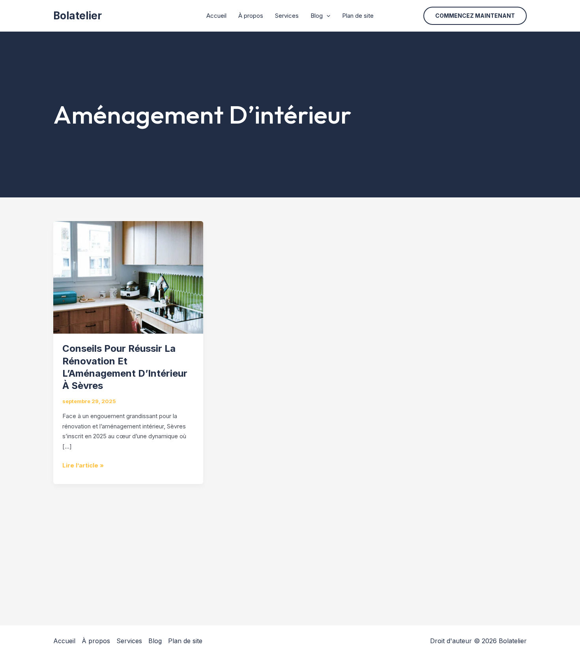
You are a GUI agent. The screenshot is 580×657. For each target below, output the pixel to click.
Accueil (216, 15)
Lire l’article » (83, 464)
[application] (326, 16)
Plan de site (358, 15)
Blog (317, 15)
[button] (475, 16)
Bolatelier (77, 15)
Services (287, 15)
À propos (250, 15)
